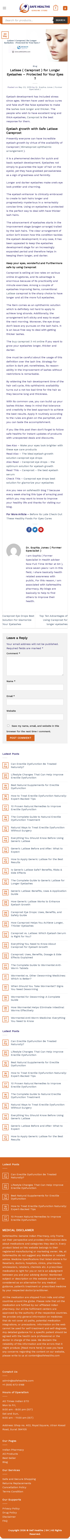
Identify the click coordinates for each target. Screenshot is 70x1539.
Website (11, 711)
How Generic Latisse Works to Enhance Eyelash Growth (35, 903)
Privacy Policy (11, 1508)
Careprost (33, 117)
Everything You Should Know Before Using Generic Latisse (37, 839)
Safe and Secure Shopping (19, 1479)
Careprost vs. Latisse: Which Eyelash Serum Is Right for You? (38, 935)
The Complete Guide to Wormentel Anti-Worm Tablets (36, 967)
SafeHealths (9, 1255)
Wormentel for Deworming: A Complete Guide (35, 998)
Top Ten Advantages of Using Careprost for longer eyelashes (53, 620)
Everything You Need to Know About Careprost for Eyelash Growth (33, 945)
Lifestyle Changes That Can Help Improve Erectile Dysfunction (37, 776)
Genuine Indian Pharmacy (34, 1236)
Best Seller (9, 1458)
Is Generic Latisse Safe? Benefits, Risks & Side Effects (36, 871)
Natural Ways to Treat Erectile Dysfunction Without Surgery (37, 829)
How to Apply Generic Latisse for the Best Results (37, 861)
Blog (35, 66)
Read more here (31, 1347)
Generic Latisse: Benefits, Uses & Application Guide (38, 892)
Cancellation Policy (14, 1487)
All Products (10, 1453)
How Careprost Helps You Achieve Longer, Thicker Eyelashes (37, 924)
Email (11, 696)
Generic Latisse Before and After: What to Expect (37, 850)
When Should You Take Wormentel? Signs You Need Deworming (37, 988)
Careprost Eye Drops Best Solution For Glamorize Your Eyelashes (18, 620)
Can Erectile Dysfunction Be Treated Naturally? (33, 765)
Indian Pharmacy (13, 1449)
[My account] (65, 8)
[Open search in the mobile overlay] (35, 20)
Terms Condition (12, 1491)
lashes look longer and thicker (30, 109)
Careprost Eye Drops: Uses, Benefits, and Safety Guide (36, 914)
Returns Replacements (16, 1483)
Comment (13, 653)
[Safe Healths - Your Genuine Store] (34, 8)
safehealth (33, 490)
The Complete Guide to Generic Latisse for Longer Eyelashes (38, 882)
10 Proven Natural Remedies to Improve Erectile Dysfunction (36, 808)
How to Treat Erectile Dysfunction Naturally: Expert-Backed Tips (39, 797)
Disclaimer (9, 1516)
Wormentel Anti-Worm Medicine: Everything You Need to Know (38, 1019)
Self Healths (36, 1530)
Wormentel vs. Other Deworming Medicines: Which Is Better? (38, 977)
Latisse (10, 293)
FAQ (4, 1520)
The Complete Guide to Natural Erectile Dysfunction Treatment (36, 818)
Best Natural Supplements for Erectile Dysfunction (35, 787)
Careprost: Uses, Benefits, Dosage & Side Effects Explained (36, 956)
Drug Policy (9, 1512)
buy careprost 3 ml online (28, 341)
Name (11, 681)
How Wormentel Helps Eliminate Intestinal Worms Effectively (37, 1009)
